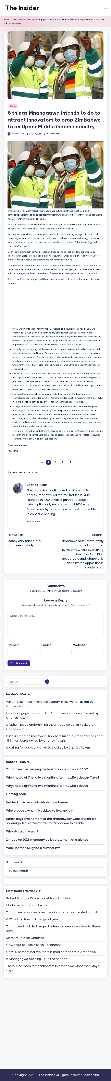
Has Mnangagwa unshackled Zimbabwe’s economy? (45, 713)
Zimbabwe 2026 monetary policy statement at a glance (47, 840)
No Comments (53, 134)
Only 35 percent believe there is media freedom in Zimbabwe (51, 952)
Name (13, 645)
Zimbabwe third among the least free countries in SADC (47, 769)
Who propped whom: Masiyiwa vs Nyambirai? (39, 811)
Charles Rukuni (37, 485)
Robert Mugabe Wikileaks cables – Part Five (38, 898)
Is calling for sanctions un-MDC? (30, 747)
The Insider (22, 8)
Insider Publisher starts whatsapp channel (37, 802)
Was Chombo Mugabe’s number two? (34, 848)
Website (79, 645)
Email (46, 645)
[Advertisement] (29, 305)
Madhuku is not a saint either (27, 905)
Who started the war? (22, 831)
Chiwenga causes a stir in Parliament (33, 945)
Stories (13, 106)
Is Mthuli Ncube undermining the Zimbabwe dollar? (43, 725)
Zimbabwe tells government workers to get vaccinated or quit (51, 912)
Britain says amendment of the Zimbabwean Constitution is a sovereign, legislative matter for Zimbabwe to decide (51, 821)
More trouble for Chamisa (25, 938)
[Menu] (105, 8)
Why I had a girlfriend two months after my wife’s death (47, 786)
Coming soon (16, 794)
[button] (33, 521)
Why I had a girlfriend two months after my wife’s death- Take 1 (52, 777)
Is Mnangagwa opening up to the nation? (36, 959)
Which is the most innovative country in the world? (42, 702)
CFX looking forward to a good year (32, 919)
